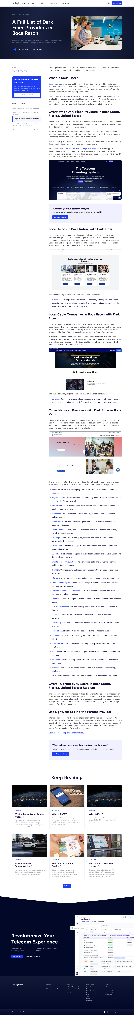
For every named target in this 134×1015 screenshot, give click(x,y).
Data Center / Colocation (74, 993)
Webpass (56, 660)
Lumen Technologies (61, 583)
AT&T (54, 300)
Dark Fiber (53, 84)
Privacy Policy (27, 1012)
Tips (87, 996)
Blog (87, 994)
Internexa (56, 578)
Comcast (55, 399)
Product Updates (91, 991)
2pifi (53, 490)
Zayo (54, 676)
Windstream (57, 668)
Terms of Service (17, 1012)
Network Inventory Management (55, 989)
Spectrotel (56, 599)
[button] (32, 3)
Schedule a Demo (27, 95)
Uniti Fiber (56, 635)
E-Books (88, 989)
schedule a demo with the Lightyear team (78, 149)
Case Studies (90, 987)
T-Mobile (56, 615)
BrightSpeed (57, 522)
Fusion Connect (58, 546)
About (107, 987)
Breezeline (56, 514)
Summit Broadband (60, 607)
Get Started (117, 3)
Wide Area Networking (73, 989)
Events (88, 998)
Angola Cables (58, 498)
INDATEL (55, 570)
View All (67, 885)
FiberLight (56, 538)
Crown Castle (57, 530)
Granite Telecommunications (64, 562)
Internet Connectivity (73, 987)
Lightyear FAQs (109, 991)
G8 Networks (57, 554)
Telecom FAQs (109, 993)
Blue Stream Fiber (59, 506)
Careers (107, 989)
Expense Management (52, 991)
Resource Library (91, 993)
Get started (17, 956)
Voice (68, 991)
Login (108, 3)
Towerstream (57, 631)
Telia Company (58, 623)
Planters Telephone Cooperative (66, 591)
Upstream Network (60, 644)
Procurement (49, 987)
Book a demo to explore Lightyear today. (67, 733)
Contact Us (108, 994)
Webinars (89, 1000)
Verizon (55, 652)
